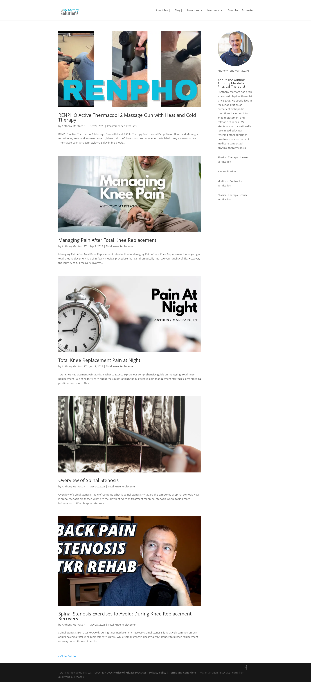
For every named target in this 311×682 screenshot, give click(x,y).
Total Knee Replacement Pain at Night (99, 360)
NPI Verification (227, 171)
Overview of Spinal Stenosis (88, 480)
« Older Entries (67, 656)
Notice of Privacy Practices (129, 672)
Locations (193, 10)
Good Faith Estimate (240, 10)
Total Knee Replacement (120, 246)
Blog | (178, 10)
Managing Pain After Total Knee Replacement (107, 240)
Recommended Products (122, 126)
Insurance (213, 10)
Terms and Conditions (183, 672)
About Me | (163, 10)
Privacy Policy (157, 672)
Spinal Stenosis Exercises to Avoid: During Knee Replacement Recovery (124, 616)
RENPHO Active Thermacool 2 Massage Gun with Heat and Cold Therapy (127, 117)
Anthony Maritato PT (74, 126)
